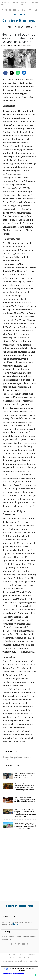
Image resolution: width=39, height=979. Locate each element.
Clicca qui (16, 759)
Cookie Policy (30, 955)
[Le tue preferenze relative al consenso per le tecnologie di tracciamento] (35, 975)
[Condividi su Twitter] (12, 73)
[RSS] (27, 944)
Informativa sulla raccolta (13, 974)
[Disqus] (19, 867)
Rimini (3, 45)
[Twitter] (6, 10)
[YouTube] (14, 10)
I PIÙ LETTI (12, 765)
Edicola (26, 957)
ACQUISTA (19, 14)
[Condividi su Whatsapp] (18, 73)
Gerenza (20, 955)
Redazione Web (14, 45)
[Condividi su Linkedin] (24, 73)
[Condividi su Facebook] (5, 73)
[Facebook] (2, 10)
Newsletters (23, 10)
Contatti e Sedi (9, 955)
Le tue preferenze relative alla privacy (21, 969)
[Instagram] (10, 10)
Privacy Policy (15, 957)
